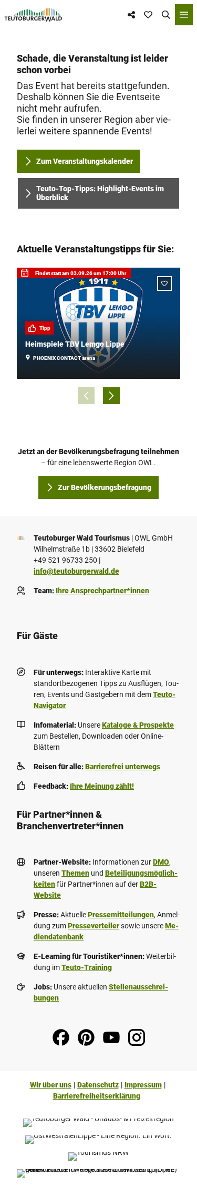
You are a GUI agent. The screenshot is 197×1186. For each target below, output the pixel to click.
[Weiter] (111, 395)
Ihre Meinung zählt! (102, 786)
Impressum (143, 1085)
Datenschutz (98, 1085)
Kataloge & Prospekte (138, 725)
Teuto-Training (86, 967)
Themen (75, 873)
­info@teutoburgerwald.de (76, 571)
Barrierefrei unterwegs (122, 766)
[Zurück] (86, 395)
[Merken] (164, 283)
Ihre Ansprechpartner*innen (102, 590)
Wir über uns (50, 1085)
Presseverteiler (93, 926)
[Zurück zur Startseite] (33, 15)
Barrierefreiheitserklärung (96, 1096)
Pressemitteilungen (121, 914)
